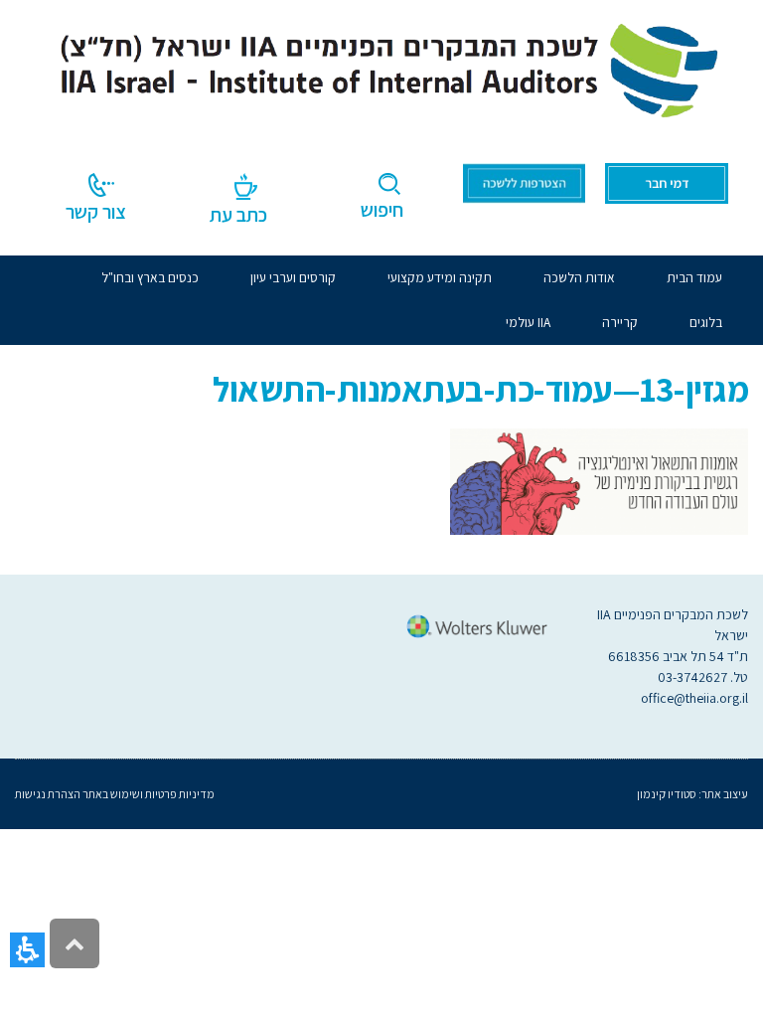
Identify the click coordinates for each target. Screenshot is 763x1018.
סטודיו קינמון (666, 793)
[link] (381, 66)
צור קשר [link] (96, 212)
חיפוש (382, 210)
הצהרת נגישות (47, 793)
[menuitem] (579, 277)
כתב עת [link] (238, 215)
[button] (27, 950)
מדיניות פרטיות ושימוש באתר (147, 793)
